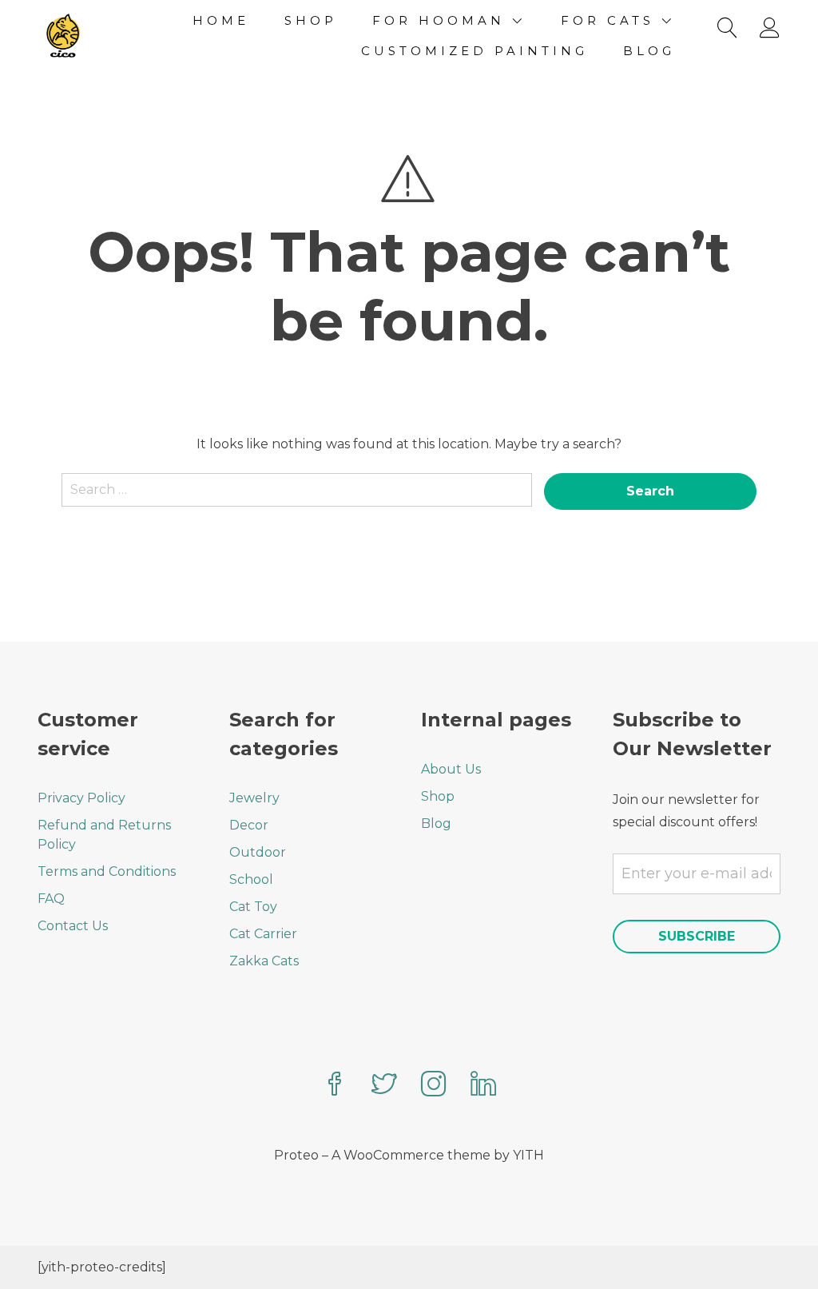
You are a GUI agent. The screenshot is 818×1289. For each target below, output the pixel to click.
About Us (451, 769)
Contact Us (73, 925)
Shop (310, 20)
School (251, 879)
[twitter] (384, 1085)
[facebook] (334, 1085)
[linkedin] (483, 1085)
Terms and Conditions (107, 871)
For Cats (607, 20)
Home (221, 20)
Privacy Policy (81, 798)
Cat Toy (253, 906)
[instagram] (434, 1085)
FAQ (51, 898)
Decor (248, 825)
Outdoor (257, 852)
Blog (649, 50)
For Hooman (438, 20)
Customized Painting (474, 50)
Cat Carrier (263, 933)
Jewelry (254, 798)
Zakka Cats (264, 961)
